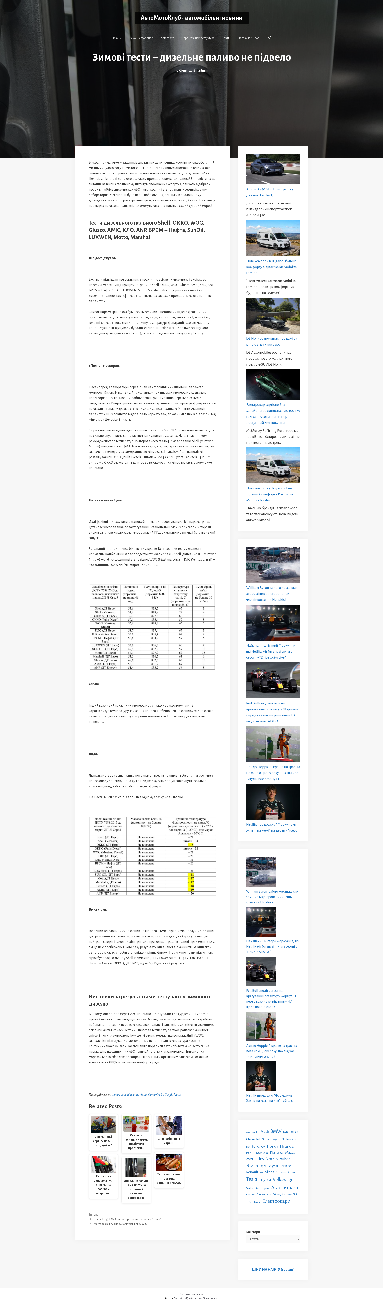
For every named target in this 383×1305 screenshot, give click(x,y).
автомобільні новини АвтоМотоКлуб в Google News (146, 1095)
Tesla (251, 1179)
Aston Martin (252, 1132)
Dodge (274, 1140)
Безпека (250, 1194)
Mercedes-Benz (260, 1159)
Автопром (263, 1188)
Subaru (281, 1172)
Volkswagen (284, 1179)
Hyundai (287, 1146)
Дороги (257, 1202)
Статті (226, 38)
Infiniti (249, 1153)
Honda (272, 1146)
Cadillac (293, 1132)
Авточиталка (284, 1187)
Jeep (265, 1152)
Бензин (261, 1194)
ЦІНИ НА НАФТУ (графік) (273, 1270)
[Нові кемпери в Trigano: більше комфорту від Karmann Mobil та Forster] (273, 239)
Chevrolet (253, 1139)
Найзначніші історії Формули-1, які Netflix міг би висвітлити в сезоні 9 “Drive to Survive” (271, 651)
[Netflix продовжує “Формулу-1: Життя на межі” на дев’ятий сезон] (273, 802)
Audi (265, 1131)
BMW (276, 1131)
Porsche (285, 1166)
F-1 (281, 1138)
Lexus (280, 1152)
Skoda (269, 1172)
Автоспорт (167, 38)
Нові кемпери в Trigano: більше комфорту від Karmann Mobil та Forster (271, 267)
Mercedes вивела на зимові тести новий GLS (120, 1223)
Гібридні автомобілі (285, 1194)
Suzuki (291, 1172)
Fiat (248, 1146)
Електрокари (276, 1201)
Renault (252, 1172)
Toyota (265, 1179)
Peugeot (273, 1166)
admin (203, 70)
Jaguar (258, 1152)
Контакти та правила (191, 1294)
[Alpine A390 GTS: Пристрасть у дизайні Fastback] (273, 170)
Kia (272, 1152)
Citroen (266, 1139)
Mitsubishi (283, 1159)
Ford (256, 1146)
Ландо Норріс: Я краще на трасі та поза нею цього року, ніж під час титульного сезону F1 (273, 773)
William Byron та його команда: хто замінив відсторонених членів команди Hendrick (271, 594)
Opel (263, 1166)
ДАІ (249, 1201)
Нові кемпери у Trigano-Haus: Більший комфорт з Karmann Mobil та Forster (269, 494)
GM (263, 1146)
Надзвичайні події (249, 38)
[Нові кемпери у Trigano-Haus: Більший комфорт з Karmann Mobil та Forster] (273, 466)
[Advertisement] (191, 103)
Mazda (290, 1152)
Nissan (252, 1165)
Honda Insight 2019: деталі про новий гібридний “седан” (127, 1219)
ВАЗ (269, 1195)
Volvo (250, 1188)
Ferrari (291, 1139)
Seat (262, 1172)
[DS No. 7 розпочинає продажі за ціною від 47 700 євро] (273, 316)
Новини (117, 38)
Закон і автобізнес (141, 38)
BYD (285, 1131)
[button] (270, 38)
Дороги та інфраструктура (198, 38)
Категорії (253, 1232)
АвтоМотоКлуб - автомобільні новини (192, 18)
